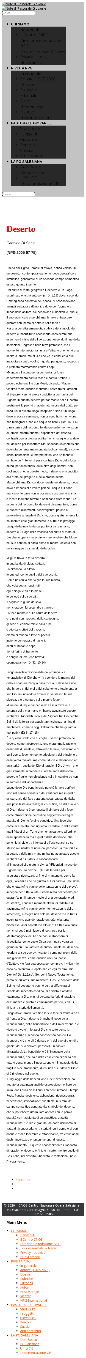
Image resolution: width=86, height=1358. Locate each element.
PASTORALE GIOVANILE (31, 123)
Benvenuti (29, 29)
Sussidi (26, 150)
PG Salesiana (32, 172)
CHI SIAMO (20, 24)
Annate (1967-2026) (38, 79)
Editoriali (28, 95)
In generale (30, 73)
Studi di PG (30, 128)
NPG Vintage (31, 106)
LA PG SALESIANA (26, 162)
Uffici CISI (29, 178)
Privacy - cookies (35, 57)
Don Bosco (30, 167)
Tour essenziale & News (42, 51)
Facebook (23, 1179)
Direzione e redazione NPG (40, 1244)
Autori (25, 101)
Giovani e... (29, 139)
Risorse (27, 112)
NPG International (37, 117)
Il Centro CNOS (34, 35)
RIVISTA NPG (22, 68)
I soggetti (28, 134)
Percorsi (28, 145)
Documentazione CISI (40, 183)
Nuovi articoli (32, 62)
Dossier (27, 84)
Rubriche (28, 90)
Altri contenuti (33, 156)
